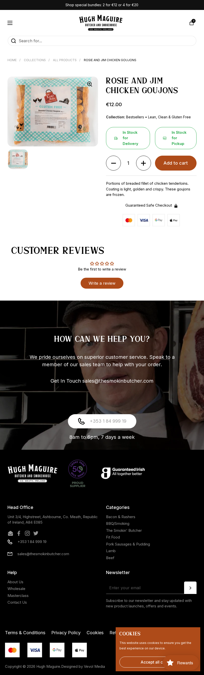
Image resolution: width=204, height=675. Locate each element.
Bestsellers (135, 117)
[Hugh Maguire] (100, 23)
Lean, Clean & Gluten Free (169, 117)
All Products (65, 60)
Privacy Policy (66, 632)
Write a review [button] (102, 283)
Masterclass (18, 595)
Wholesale (16, 588)
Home (12, 60)
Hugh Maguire (48, 666)
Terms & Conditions (25, 632)
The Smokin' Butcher (124, 530)
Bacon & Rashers (120, 516)
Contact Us (17, 602)
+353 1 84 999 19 (108, 421)
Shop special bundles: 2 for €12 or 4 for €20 (101, 5)
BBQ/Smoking (117, 523)
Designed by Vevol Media (83, 666)
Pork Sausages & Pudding (128, 544)
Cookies (95, 632)
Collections (35, 60)
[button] (192, 23)
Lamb (111, 550)
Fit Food (113, 537)
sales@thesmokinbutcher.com (43, 553)
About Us (15, 582)
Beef (110, 557)
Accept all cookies (158, 662)
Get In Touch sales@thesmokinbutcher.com (102, 381)
